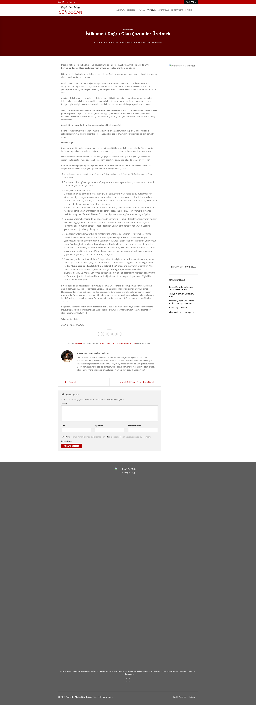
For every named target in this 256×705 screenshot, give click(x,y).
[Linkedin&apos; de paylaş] (119, 334)
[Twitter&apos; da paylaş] (105, 334)
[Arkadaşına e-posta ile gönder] (109, 334)
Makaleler (151, 10)
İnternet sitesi (134, 425)
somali (123, 343)
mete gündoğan (105, 343)
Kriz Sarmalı (70, 382)
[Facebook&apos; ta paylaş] (100, 334)
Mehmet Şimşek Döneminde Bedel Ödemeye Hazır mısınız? (182, 302)
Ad (63, 425)
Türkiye (133, 343)
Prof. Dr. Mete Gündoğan (106, 42)
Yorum (65, 403)
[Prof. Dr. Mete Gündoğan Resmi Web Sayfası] (71, 10)
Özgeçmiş (131, 10)
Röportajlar (163, 10)
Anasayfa (121, 10)
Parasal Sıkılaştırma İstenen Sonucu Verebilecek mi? (181, 288)
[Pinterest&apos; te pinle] (114, 334)
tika (127, 343)
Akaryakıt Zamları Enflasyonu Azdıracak (181, 295)
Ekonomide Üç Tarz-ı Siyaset (181, 312)
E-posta (99, 425)
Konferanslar (177, 10)
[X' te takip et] (186, 270)
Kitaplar (141, 10)
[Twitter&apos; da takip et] (80, 2)
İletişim (188, 10)
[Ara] (197, 10)
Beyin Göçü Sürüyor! (178, 308)
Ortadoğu (116, 343)
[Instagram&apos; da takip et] (184, 270)
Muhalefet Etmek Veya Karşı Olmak (137, 382)
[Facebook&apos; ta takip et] (181, 270)
